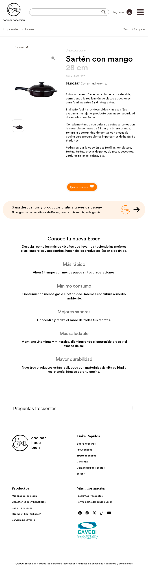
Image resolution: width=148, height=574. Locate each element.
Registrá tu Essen (22, 508)
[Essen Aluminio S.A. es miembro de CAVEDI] (106, 530)
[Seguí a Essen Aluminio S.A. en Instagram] (88, 513)
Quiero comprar (79, 187)
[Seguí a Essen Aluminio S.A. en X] (95, 513)
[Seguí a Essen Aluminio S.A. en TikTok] (102, 513)
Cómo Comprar (134, 29)
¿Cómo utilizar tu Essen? (27, 514)
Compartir (20, 47)
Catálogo (82, 461)
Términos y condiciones (119, 563)
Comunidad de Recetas (91, 468)
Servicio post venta (23, 520)
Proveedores (84, 450)
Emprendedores (86, 456)
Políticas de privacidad (90, 563)
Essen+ (81, 474)
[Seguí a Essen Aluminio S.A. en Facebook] (81, 513)
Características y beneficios (29, 502)
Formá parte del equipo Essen (94, 502)
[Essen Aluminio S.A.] (14, 12)
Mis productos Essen (24, 496)
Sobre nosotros (86, 444)
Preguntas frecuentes (90, 496)
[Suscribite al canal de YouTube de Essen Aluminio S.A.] (110, 513)
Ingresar (119, 12)
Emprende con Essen (18, 29)
